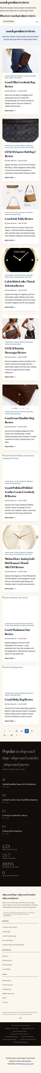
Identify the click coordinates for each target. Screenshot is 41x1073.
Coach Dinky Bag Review (19, 699)
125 (11, 735)
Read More (10, 111)
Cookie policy (6, 989)
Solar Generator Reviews (19, 1031)
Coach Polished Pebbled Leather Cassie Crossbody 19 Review (19, 492)
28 (17, 731)
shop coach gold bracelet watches (18, 277)
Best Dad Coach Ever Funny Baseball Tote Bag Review (20, 800)
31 (32, 731)
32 (4, 735)
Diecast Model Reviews (11, 1036)
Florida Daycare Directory (20, 1042)
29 (22, 731)
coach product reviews (14, 76)
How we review (7, 965)
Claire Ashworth (12, 91)
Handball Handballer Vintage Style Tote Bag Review (19, 784)
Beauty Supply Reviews (9, 1039)
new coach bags (15, 78)
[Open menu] (37, 21)
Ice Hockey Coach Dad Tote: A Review (14, 815)
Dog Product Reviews (28, 1036)
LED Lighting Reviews (28, 1028)
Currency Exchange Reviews (28, 1039)
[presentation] (20, 61)
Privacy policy (6, 980)
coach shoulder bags (13, 147)
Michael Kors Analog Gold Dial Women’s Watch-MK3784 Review (19, 563)
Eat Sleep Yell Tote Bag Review (12, 831)
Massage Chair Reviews (11, 1028)
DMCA (4, 998)
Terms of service (7, 985)
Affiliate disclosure (8, 993)
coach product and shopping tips (13, 945)
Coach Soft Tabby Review (19, 218)
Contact (5, 1002)
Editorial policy (7, 960)
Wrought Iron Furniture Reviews (20, 1034)
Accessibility (6, 969)
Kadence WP (29, 1064)
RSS (20, 1018)
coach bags (9, 145)
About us (5, 956)
